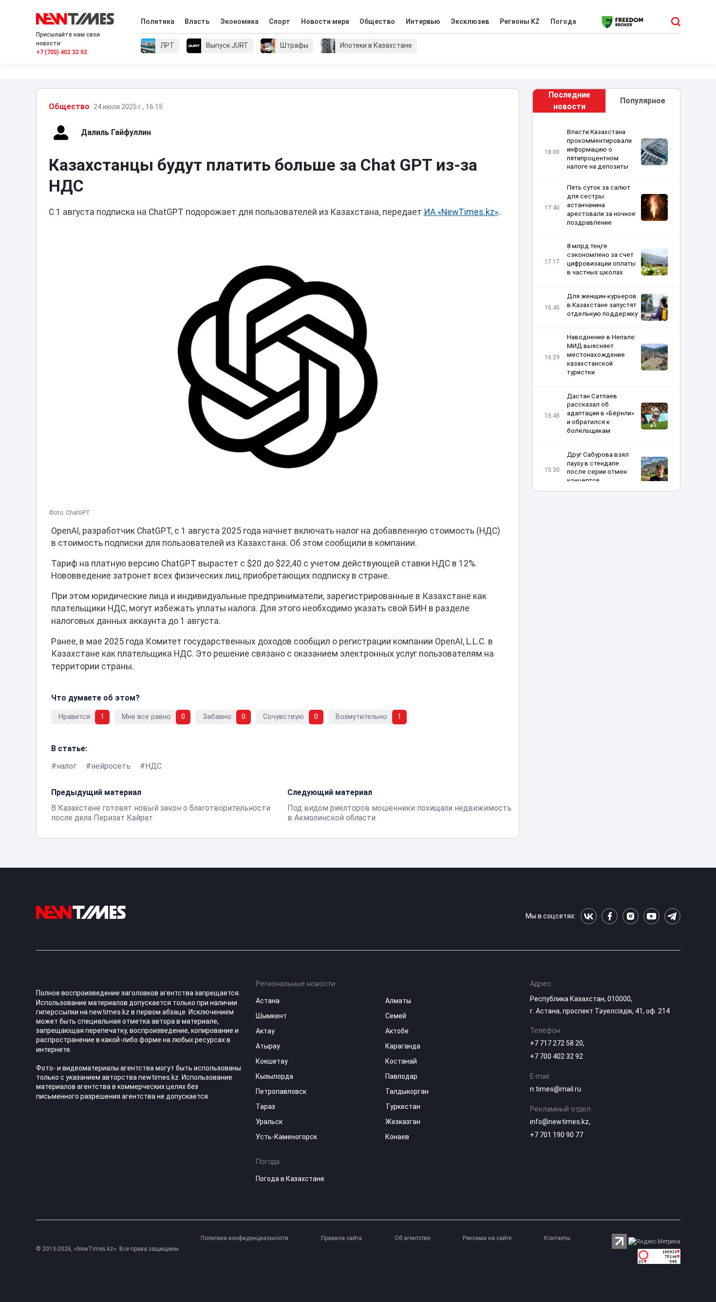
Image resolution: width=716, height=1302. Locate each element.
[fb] (610, 916)
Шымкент (271, 1016)
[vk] (589, 916)
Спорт (279, 21)
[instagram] (630, 916)
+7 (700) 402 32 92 (61, 52)
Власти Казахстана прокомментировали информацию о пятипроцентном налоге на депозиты (599, 149)
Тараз (265, 1106)
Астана (268, 1001)
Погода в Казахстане (290, 1179)
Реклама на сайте (487, 1238)
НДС (153, 766)
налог (66, 766)
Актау (265, 1031)
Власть (197, 21)
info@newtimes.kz (559, 1122)
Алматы (398, 1001)
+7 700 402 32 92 (556, 1056)
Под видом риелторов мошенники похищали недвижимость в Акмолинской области (399, 812)
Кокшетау (272, 1061)
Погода (563, 21)
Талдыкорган (407, 1091)
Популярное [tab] (642, 100)
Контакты (557, 1238)
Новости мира (325, 21)
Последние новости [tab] (569, 100)
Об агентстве (412, 1238)
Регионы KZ (520, 21)
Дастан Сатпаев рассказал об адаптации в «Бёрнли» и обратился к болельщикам (600, 413)
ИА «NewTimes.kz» (461, 212)
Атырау (268, 1046)
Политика (157, 21)
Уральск (269, 1122)
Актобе (397, 1031)
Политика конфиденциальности (244, 1238)
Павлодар (401, 1076)
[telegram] (672, 916)
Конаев (397, 1137)
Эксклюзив (470, 21)
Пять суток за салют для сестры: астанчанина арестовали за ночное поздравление (601, 205)
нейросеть (111, 766)
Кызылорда (274, 1076)
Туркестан (402, 1106)
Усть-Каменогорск (286, 1137)
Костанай (401, 1061)
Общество (377, 21)
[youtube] (651, 916)
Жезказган (402, 1122)
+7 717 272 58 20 (556, 1043)
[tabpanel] (605, 304)
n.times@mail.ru (555, 1089)
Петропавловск (281, 1091)
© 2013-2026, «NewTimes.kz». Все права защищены (107, 1248)
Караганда (402, 1046)
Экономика (239, 21)
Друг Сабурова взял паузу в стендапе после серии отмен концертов (598, 468)
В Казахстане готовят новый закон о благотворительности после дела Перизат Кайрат (160, 812)
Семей (395, 1016)
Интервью (423, 21)
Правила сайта (341, 1238)
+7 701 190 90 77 (556, 1135)
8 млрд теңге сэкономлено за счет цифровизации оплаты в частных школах (601, 259)
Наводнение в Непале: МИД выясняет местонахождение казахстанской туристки (601, 354)
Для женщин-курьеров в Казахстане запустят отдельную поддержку (602, 304)
